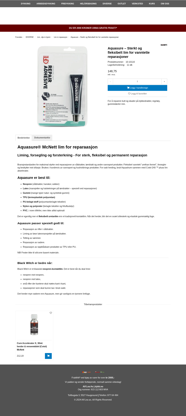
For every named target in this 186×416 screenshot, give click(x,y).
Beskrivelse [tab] (24, 138)
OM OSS (165, 3)
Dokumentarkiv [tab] (42, 137)
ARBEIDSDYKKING (45, 3)
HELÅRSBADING (88, 3)
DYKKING (26, 3)
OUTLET (122, 3)
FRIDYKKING (67, 3)
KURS (152, 3)
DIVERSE (107, 3)
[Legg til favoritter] (51, 313)
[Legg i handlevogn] (48, 356)
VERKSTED (137, 3)
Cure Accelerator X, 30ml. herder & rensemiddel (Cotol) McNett (32, 346)
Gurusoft (93, 411)
